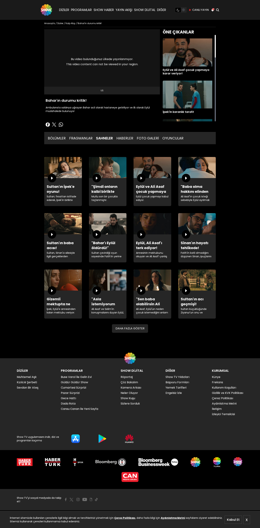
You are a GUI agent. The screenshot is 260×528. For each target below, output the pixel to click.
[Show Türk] (217, 462)
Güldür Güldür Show (74, 382)
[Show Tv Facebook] (66, 499)
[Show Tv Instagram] (78, 499)
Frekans (217, 382)
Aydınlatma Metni (173, 518)
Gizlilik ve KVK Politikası (227, 393)
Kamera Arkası (131, 388)
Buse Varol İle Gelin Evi (76, 377)
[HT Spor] (78, 462)
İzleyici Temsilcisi (223, 414)
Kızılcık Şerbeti (27, 382)
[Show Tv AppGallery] (129, 438)
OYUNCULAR (172, 138)
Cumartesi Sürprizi (73, 388)
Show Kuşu (128, 398)
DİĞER (161, 10)
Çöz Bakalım (129, 382)
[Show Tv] (46, 10)
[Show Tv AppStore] (75, 438)
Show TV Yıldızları (177, 377)
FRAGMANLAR (81, 138)
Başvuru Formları (177, 382)
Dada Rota (68, 403)
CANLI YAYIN (200, 10)
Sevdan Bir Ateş (27, 388)
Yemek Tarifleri (176, 388)
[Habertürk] (25, 462)
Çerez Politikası (124, 518)
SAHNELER (104, 138)
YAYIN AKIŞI (124, 10)
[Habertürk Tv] (52, 462)
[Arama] (217, 10)
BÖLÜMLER (57, 138)
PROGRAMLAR (81, 10)
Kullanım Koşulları (224, 388)
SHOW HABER (104, 10)
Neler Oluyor (129, 393)
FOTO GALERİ (148, 138)
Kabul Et (233, 519)
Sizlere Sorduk (130, 403)
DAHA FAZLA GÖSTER (130, 328)
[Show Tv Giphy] (91, 499)
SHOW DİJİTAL (144, 10)
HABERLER (124, 138)
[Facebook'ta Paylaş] (48, 124)
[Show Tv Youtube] (84, 499)
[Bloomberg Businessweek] (158, 462)
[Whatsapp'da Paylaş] (60, 124)
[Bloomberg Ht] (111, 462)
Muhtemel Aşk (27, 377)
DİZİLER (64, 10)
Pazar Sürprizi (70, 393)
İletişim (217, 409)
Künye (216, 377)
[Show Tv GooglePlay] (102, 438)
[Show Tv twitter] (71, 499)
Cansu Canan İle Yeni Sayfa (79, 409)
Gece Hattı (68, 398)
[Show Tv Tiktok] (96, 499)
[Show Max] (238, 462)
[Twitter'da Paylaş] (54, 124)
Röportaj (127, 377)
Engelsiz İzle (174, 393)
